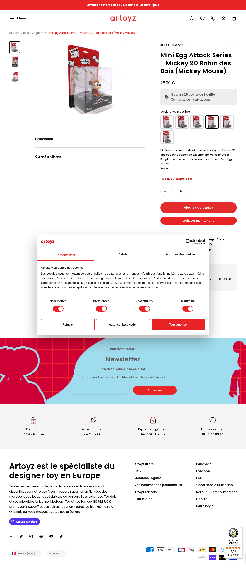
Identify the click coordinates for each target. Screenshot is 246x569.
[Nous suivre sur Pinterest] (41, 536)
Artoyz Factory (145, 492)
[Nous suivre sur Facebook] (11, 536)
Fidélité (201, 499)
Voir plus (165, 168)
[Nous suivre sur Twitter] (21, 536)
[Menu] (240, 528)
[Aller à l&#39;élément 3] (14, 77)
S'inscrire (155, 390)
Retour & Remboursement (216, 492)
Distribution (143, 499)
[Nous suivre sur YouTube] (51, 536)
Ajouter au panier (198, 207)
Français (55, 553)
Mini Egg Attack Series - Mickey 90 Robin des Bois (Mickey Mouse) (91, 33)
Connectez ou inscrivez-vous (190, 99)
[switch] (101, 309)
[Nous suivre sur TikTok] (61, 536)
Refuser (67, 324)
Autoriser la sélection (123, 324)
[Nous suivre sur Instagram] (31, 536)
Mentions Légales (147, 478)
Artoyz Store (144, 464)
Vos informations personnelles (158, 485)
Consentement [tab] (65, 255)
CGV (137, 471)
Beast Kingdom (33, 33)
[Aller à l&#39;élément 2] (14, 62)
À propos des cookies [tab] (180, 254)
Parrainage (204, 506)
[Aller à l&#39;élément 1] (14, 47)
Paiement (203, 464)
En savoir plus (149, 5)
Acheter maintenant (198, 221)
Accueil (14, 33)
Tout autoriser (178, 324)
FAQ (199, 478)
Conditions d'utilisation (214, 485)
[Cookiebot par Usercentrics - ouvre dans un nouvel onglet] (188, 242)
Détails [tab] (123, 254)
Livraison (203, 471)
